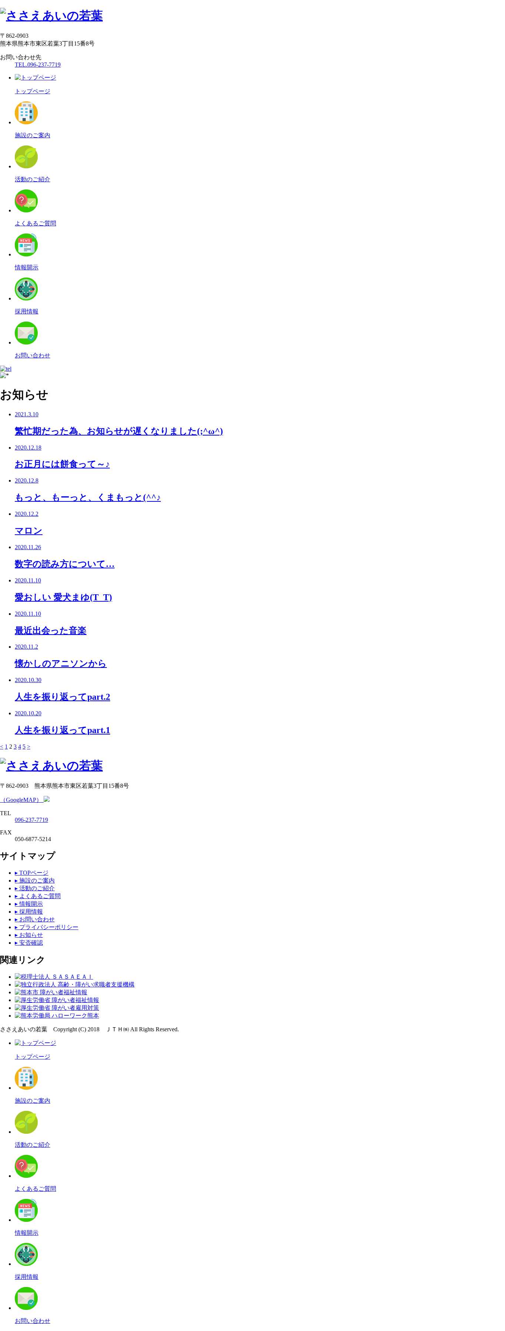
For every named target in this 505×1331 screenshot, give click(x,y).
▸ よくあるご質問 (38, 896)
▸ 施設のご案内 (35, 880)
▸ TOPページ (31, 873)
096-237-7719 (31, 820)
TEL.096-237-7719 (38, 64)
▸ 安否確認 (29, 943)
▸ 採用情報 (29, 911)
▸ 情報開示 (29, 904)
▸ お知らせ (29, 935)
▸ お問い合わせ (35, 919)
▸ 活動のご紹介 (35, 888)
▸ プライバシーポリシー (46, 927)
